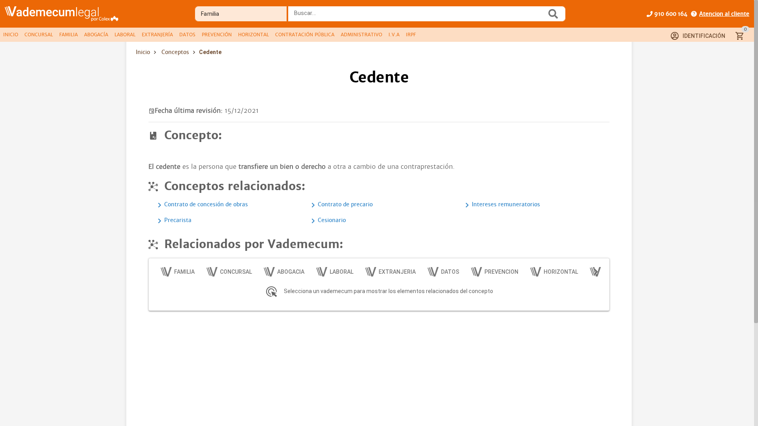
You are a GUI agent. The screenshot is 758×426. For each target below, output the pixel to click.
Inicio (143, 52)
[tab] (10, 35)
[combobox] (419, 16)
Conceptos (175, 52)
